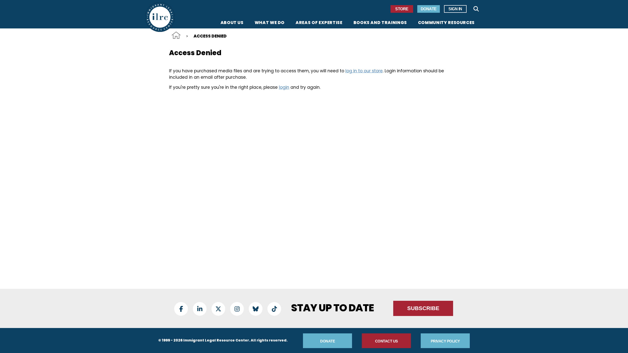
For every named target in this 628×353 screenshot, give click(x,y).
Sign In (455, 9)
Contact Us (386, 341)
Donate (429, 9)
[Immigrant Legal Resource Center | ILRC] (160, 17)
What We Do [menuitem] (270, 23)
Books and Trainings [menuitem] (380, 23)
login (284, 87)
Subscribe (423, 308)
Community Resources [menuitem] (446, 23)
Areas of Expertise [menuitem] (319, 23)
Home (176, 35)
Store (401, 9)
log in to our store (364, 71)
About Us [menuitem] (232, 23)
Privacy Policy (445, 341)
